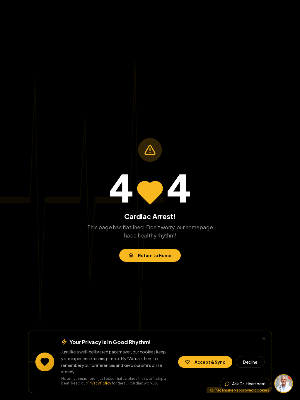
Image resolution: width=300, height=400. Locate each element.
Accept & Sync (210, 362)
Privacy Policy (99, 383)
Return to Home (154, 255)
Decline (250, 362)
